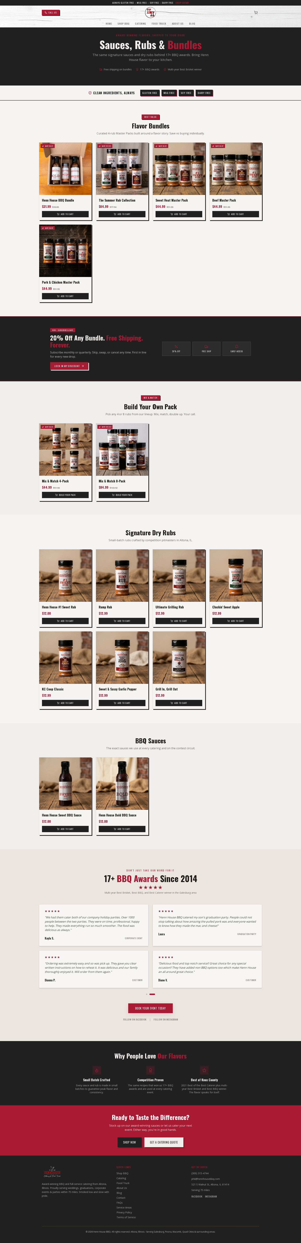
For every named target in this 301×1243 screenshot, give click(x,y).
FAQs (120, 1202)
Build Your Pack (67, 494)
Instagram (211, 1196)
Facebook (196, 1196)
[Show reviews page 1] (146, 994)
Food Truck (159, 23)
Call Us (52, 12)
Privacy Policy (124, 1212)
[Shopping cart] (256, 12)
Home (109, 23)
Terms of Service (126, 1217)
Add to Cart (67, 214)
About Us (178, 23)
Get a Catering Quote (164, 1142)
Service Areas (124, 1207)
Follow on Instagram (166, 1019)
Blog (192, 23)
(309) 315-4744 (200, 1173)
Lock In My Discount (67, 366)
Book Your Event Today (150, 1008)
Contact (121, 1197)
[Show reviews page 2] (152, 994)
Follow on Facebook (135, 1019)
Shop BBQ (123, 23)
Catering (140, 23)
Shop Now (129, 1142)
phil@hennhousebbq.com (205, 1179)
